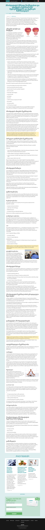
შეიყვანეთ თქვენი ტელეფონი (11, 507)
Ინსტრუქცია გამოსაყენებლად (25, 520)
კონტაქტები (22, 522)
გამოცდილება (17, 520)
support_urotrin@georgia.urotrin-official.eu (22, 525)
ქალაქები (32, 520)
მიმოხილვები (12, 520)
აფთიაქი (7, 520)
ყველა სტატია (22, 494)
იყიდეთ (14, 513)
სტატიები (36, 520)
